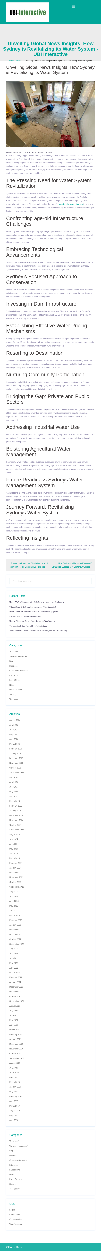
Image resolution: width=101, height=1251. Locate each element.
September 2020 (16, 1058)
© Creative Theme (14, 1247)
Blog (11, 661)
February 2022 (15, 977)
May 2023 (13, 906)
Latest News (14, 680)
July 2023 (13, 896)
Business (13, 666)
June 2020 (14, 1073)
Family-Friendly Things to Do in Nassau (25, 616)
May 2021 (13, 1020)
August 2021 (14, 1006)
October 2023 (15, 882)
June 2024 (14, 844)
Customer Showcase (18, 671)
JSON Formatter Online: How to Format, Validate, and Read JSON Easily (38, 631)
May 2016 (13, 1115)
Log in (12, 1210)
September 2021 (16, 1001)
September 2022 (16, 944)
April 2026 (13, 739)
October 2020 (15, 1054)
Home (11, 61)
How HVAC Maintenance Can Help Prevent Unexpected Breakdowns (36, 602)
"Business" (14, 652)
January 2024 (15, 868)
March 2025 (14, 801)
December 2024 (16, 815)
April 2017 (13, 1101)
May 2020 (13, 1077)
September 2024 (16, 830)
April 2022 (13, 968)
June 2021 (14, 1015)
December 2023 (16, 873)
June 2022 (14, 958)
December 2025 (16, 758)
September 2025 (16, 773)
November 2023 (16, 877)
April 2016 (13, 1120)
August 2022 (14, 949)
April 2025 (13, 796)
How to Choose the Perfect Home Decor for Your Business (32, 621)
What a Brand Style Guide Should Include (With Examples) (32, 607)
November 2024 (16, 820)
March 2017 (14, 1106)
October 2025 (15, 768)
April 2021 (13, 1025)
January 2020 (15, 1087)
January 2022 (15, 982)
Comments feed (16, 1219)
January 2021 (15, 1039)
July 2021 (13, 1011)
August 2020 (14, 1063)
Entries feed (14, 1214)
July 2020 (13, 1068)
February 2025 (15, 806)
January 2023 (15, 925)
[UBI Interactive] (27, 12)
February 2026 (15, 749)
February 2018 (15, 1096)
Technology (14, 699)
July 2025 (13, 782)
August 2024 (14, 834)
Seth (28, 152)
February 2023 (15, 920)
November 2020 (16, 1049)
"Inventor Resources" (18, 656)
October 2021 (15, 996)
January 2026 (15, 754)
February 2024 (15, 863)
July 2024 (13, 839)
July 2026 (13, 725)
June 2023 (14, 901)
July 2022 (13, 953)
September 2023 (16, 887)
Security (13, 694)
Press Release (15, 690)
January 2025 (15, 811)
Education (13, 675)
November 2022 (16, 934)
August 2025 (14, 777)
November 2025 (16, 763)
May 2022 (13, 963)
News (18, 61)
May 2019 (13, 1092)
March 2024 (14, 858)
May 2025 (13, 792)
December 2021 (16, 987)
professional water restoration (70, 204)
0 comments (39, 152)
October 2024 (15, 825)
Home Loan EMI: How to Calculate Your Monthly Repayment (33, 612)
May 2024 (13, 849)
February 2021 (15, 1034)
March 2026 (14, 744)
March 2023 (14, 915)
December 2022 (16, 930)
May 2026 (13, 734)
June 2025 (14, 787)
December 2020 (16, 1044)
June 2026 (14, 730)
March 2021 (14, 1030)
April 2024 (13, 853)
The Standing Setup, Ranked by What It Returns (28, 626)
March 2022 (14, 973)
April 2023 (13, 911)
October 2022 (15, 939)
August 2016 (14, 1111)
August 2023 (14, 892)
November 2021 (16, 992)
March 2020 (14, 1082)
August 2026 (14, 720)
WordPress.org (15, 1224)
